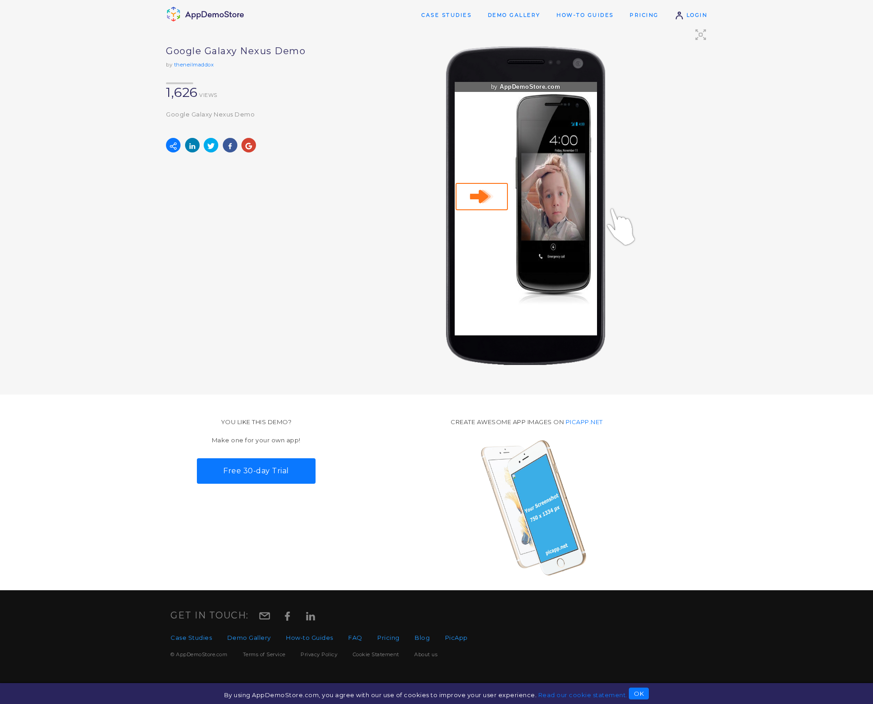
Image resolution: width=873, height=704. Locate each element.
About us (425, 654)
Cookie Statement (376, 654)
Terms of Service (264, 654)
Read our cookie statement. (582, 695)
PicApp (456, 637)
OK (639, 693)
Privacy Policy (319, 654)
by (526, 86)
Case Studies (446, 15)
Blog (422, 637)
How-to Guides (585, 15)
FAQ (355, 637)
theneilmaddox (194, 64)
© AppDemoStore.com (199, 654)
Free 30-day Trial (256, 470)
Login (695, 15)
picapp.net (584, 421)
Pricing (644, 15)
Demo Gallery (514, 15)
